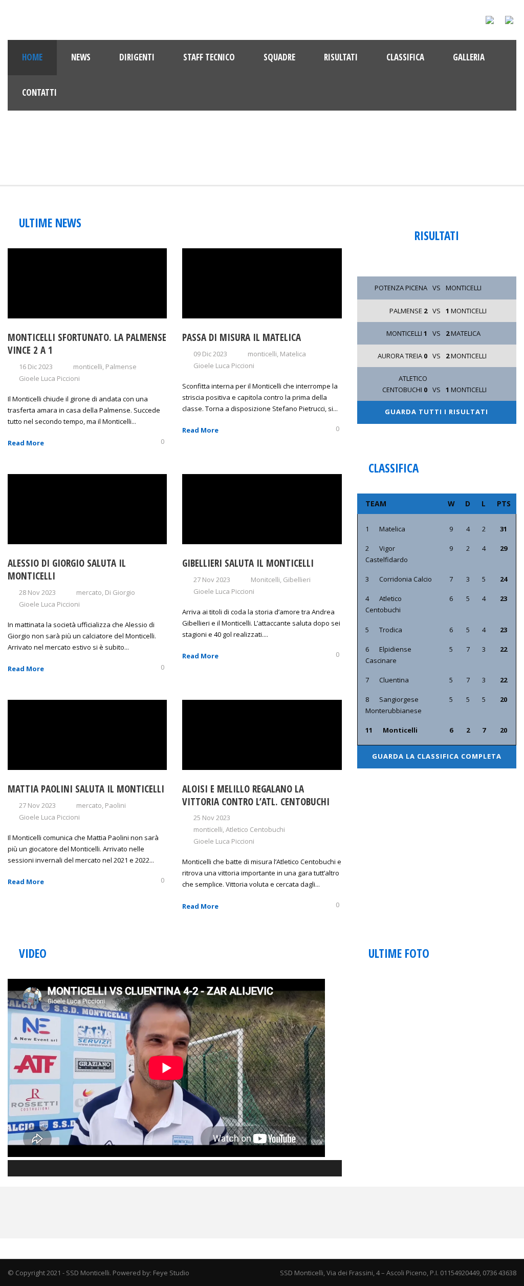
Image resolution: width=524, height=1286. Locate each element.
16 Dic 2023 (36, 366)
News (81, 57)
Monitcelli (265, 579)
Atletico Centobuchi (255, 829)
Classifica (405, 57)
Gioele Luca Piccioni (49, 378)
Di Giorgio (120, 592)
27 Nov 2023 (211, 579)
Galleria (469, 57)
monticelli (87, 366)
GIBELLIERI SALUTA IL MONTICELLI (248, 563)
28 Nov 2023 (37, 592)
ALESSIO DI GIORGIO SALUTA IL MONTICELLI (67, 569)
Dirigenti (137, 57)
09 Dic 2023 (210, 353)
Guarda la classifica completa (436, 756)
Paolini (115, 805)
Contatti (39, 92)
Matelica (293, 353)
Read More (26, 442)
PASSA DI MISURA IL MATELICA (241, 337)
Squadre (279, 57)
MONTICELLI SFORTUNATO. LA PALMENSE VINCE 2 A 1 (87, 344)
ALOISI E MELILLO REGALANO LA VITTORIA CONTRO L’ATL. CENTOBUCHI (256, 795)
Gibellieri (297, 579)
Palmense (121, 366)
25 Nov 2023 (211, 817)
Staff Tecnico (209, 57)
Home (32, 57)
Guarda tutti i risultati (436, 411)
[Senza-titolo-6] (397, 1012)
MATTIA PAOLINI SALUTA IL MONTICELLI (86, 789)
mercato (89, 592)
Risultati (341, 57)
